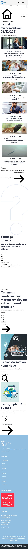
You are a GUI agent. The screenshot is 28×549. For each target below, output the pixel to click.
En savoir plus (14, 547)
